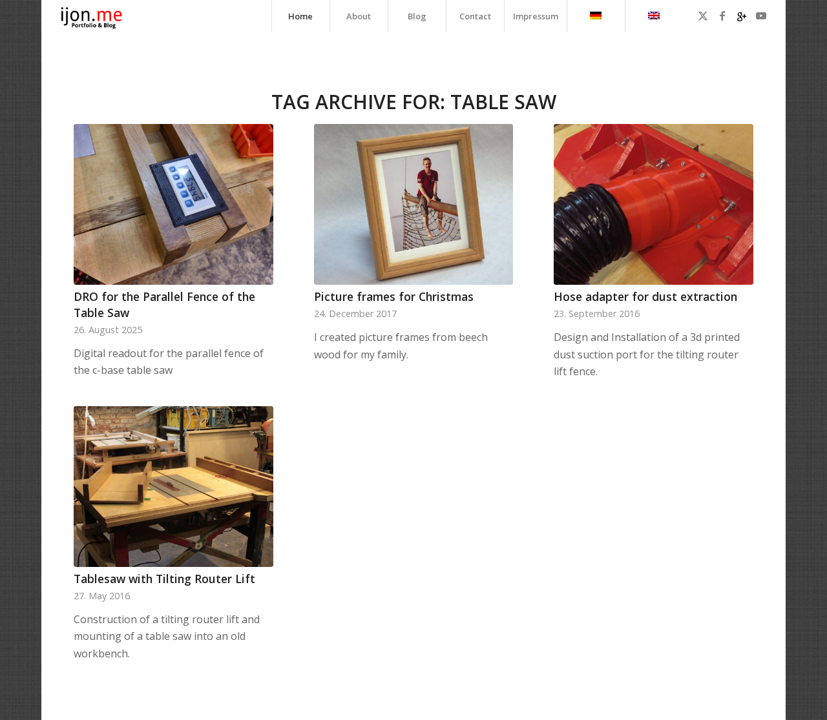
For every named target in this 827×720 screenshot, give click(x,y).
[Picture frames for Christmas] (414, 204)
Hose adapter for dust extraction (645, 296)
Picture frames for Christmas (394, 296)
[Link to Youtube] (761, 15)
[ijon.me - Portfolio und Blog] (91, 16)
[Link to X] (703, 15)
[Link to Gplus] (741, 15)
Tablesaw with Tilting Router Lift (164, 578)
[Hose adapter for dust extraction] (653, 204)
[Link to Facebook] (722, 15)
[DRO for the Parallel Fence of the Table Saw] (173, 204)
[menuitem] (300, 16)
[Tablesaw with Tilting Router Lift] (173, 486)
